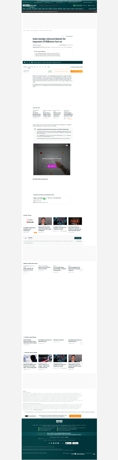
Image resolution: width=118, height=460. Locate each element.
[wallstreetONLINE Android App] (75, 443)
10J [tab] (45, 66)
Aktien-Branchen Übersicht (55, 437)
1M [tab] (32, 66)
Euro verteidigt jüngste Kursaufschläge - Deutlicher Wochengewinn (59, 269)
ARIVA (51, 446)
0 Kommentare (70, 36)
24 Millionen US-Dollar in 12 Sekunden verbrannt (59, 228)
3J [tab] (40, 66)
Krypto (64, 8)
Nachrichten (34, 8)
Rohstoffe (60, 8)
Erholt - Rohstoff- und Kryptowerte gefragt (28, 269)
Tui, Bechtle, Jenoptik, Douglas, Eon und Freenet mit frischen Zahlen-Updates (37, 114)
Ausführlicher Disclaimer (38, 409)
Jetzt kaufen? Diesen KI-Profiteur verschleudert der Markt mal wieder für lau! (74, 229)
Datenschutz (54, 440)
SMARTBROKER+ (73, 429)
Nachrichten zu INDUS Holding (45, 30)
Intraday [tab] (25, 66)
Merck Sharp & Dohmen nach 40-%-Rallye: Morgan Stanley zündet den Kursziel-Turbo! (47, 114)
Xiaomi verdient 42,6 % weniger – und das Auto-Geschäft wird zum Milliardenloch (44, 366)
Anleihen (50, 8)
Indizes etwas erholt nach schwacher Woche (44, 268)
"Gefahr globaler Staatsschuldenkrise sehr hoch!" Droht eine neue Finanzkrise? (68, 114)
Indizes (39, 8)
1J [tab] (37, 66)
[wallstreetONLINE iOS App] (68, 443)
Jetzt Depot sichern (42, 433)
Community (28, 8)
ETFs (46, 8)
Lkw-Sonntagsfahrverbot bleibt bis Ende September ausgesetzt (74, 269)
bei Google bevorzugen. (41, 47)
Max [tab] (49, 66)
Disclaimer (50, 440)
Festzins (73, 8)
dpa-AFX (39, 45)
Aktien (24, 8)
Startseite (24, 30)
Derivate (55, 8)
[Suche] (59, 5)
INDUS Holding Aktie (35, 30)
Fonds (43, 8)
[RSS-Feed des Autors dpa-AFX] (24, 243)
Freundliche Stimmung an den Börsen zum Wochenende (29, 229)
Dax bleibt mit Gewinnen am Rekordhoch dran (45, 340)
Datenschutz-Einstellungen (62, 440)
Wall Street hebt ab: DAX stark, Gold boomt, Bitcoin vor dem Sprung (57, 114)
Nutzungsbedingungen (71, 440)
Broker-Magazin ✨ (79, 8)
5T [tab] (29, 66)
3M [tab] (34, 66)
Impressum (45, 440)
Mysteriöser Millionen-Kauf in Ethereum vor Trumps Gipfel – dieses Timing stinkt (29, 366)
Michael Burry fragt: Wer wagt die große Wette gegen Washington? (44, 229)
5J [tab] (42, 66)
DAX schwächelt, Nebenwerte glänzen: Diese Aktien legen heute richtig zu (30, 341)
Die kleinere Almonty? (58, 340)
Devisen (68, 8)
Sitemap (62, 437)
